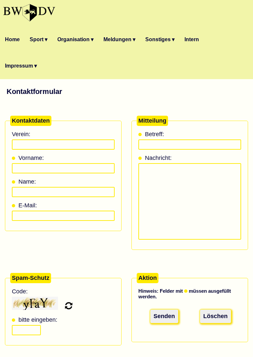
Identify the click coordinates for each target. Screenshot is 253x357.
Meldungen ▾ (119, 39)
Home (12, 39)
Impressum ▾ (21, 66)
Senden (164, 316)
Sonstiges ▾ (160, 39)
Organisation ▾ (75, 39)
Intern (191, 39)
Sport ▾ (38, 39)
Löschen (215, 316)
